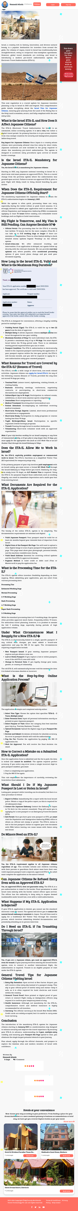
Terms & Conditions (53, 1200)
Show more (68, 1121)
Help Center (56, 1203)
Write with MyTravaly (69, 75)
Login (53, 5)
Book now (29, 1156)
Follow (37, 4)
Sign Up (68, 5)
